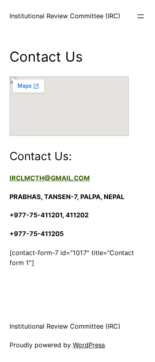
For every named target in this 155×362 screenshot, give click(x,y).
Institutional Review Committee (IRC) (65, 16)
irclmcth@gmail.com (50, 178)
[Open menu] (140, 16)
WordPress (89, 345)
